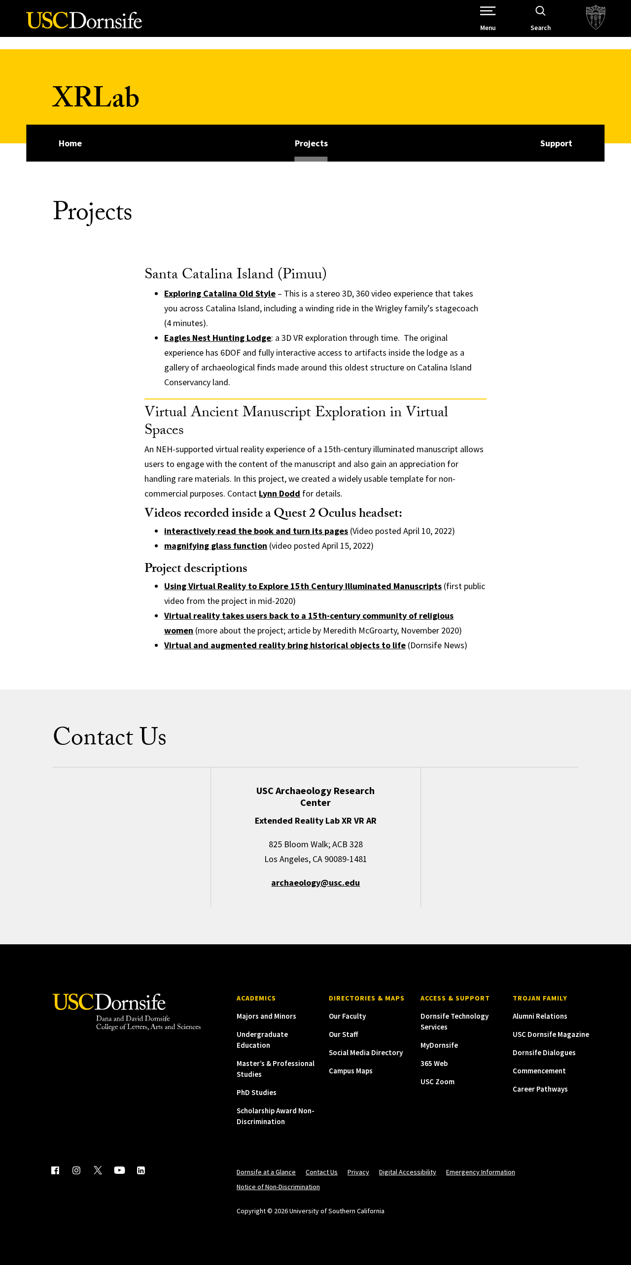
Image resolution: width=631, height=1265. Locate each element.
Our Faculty (347, 1016)
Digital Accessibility (407, 1171)
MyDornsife (439, 1045)
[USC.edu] (596, 18)
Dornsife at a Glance (266, 1171)
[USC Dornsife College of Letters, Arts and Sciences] (84, 26)
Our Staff (343, 1034)
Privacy (358, 1171)
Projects (311, 143)
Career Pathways (540, 1089)
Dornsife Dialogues (544, 1052)
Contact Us (322, 1171)
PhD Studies (257, 1092)
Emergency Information (480, 1171)
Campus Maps (351, 1070)
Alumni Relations (540, 1016)
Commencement (539, 1070)
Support (556, 143)
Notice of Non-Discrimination (278, 1186)
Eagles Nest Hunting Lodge (217, 337)
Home (70, 143)
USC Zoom (438, 1081)
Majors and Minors (266, 1016)
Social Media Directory (366, 1052)
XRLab (96, 102)
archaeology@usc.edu (315, 882)
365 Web (434, 1063)
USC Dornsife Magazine (551, 1034)
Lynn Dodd (279, 493)
